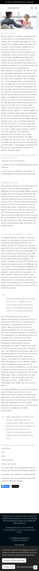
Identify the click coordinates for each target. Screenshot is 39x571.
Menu (36, 8)
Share (6, 486)
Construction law (21, 516)
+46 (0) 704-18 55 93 (20, 540)
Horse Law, (27, 518)
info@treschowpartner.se (20, 538)
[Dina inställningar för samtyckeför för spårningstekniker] (35, 567)
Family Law (22, 521)
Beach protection (19, 523)
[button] (32, 8)
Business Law (18, 518)
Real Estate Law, (8, 516)
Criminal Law (31, 521)
